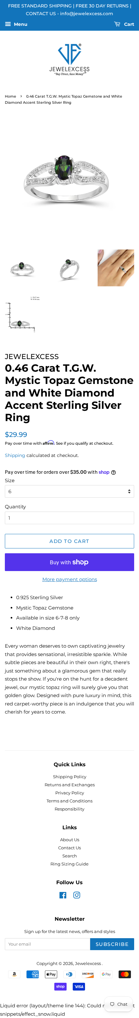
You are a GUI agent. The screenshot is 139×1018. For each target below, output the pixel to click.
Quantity (15, 507)
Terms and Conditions (69, 801)
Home (10, 96)
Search (69, 856)
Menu (20, 24)
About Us (69, 839)
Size (10, 480)
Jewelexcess (88, 963)
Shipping (15, 455)
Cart (128, 24)
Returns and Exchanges (70, 784)
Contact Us (69, 847)
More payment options (69, 579)
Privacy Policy (69, 792)
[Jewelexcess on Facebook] (63, 896)
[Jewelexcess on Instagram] (76, 896)
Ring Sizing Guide (69, 864)
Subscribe (112, 944)
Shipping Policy (69, 776)
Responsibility (69, 809)
